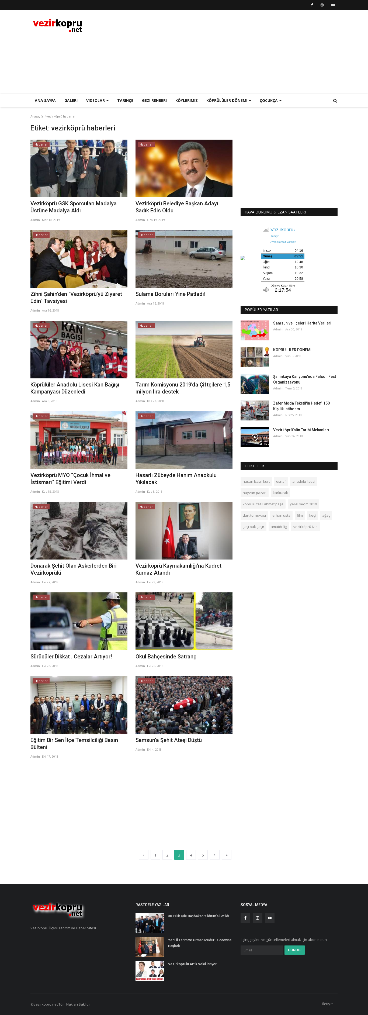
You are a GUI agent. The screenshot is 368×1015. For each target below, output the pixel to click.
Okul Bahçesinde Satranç (166, 656)
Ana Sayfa (45, 100)
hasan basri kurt (256, 481)
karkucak (280, 492)
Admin (35, 220)
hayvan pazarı (254, 492)
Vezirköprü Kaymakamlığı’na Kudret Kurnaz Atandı (178, 569)
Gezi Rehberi (154, 100)
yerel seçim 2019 (303, 504)
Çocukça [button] (269, 100)
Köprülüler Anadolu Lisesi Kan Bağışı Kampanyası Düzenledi (74, 388)
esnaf (281, 481)
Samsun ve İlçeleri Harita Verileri (302, 323)
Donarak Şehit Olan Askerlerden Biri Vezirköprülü (73, 569)
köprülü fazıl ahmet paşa (263, 504)
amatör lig (279, 526)
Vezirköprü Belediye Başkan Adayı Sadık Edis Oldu (177, 207)
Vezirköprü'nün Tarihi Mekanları (301, 430)
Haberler (41, 144)
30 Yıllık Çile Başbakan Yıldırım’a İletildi (198, 916)
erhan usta (281, 515)
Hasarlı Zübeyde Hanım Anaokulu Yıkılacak (176, 478)
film (300, 515)
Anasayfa (36, 116)
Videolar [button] (96, 100)
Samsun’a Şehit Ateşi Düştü (169, 740)
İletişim (328, 1003)
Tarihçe (125, 100)
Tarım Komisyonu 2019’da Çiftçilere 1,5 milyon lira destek (183, 388)
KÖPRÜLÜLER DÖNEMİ (292, 350)
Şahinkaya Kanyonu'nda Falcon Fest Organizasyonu (304, 379)
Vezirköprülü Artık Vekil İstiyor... (194, 964)
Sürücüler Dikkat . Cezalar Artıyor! (71, 656)
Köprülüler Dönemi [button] (227, 100)
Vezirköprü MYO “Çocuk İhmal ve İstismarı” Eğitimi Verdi (70, 478)
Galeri (71, 100)
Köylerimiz (186, 100)
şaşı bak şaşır (253, 526)
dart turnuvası (254, 515)
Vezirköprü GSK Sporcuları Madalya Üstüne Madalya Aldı (73, 207)
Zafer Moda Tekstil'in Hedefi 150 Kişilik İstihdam (301, 406)
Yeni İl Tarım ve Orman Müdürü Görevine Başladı (200, 943)
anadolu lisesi (303, 481)
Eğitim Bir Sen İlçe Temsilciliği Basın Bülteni (74, 743)
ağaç (326, 515)
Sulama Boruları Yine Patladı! (171, 294)
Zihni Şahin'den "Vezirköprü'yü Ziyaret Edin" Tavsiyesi (76, 297)
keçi (312, 515)
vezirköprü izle (305, 526)
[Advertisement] (239, 51)
